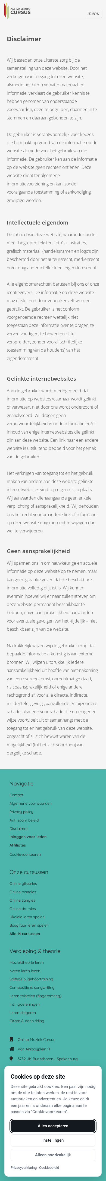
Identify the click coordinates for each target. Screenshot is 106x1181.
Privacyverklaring (24, 1168)
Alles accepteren (53, 1125)
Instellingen (53, 1140)
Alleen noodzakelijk (53, 1154)
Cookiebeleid (49, 1168)
